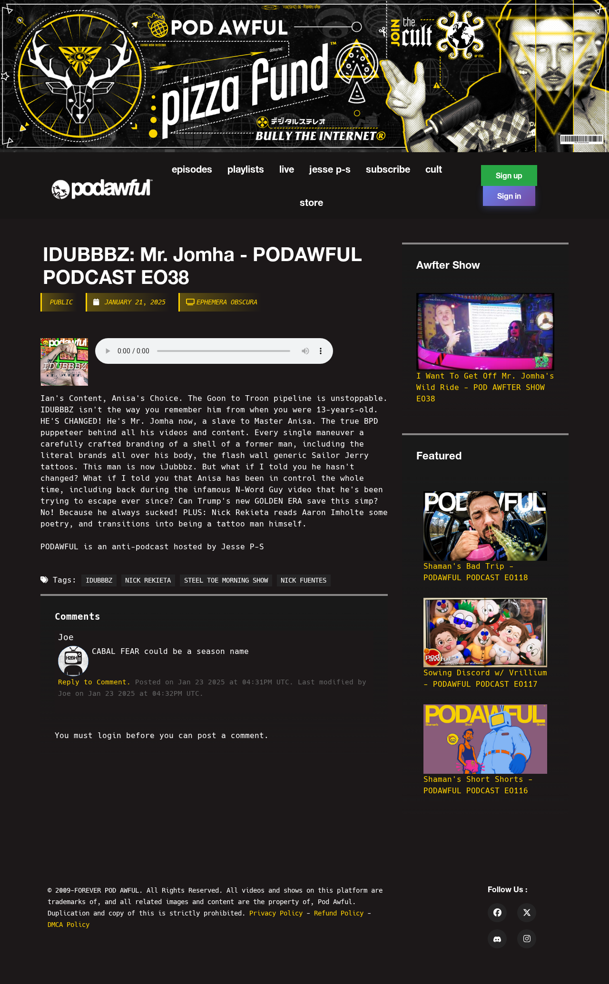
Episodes (192, 169)
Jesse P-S (330, 169)
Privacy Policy (277, 913)
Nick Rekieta (148, 580)
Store (311, 202)
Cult (433, 169)
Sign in (509, 195)
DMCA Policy (68, 924)
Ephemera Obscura (226, 302)
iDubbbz (99, 580)
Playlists (245, 169)
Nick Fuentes (303, 580)
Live (286, 169)
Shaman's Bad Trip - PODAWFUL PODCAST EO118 (475, 572)
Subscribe (388, 169)
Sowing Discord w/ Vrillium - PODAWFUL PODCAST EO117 (485, 678)
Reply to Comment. (94, 682)
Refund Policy (340, 913)
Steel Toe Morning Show (226, 580)
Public (61, 302)
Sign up (509, 175)
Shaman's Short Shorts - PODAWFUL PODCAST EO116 (478, 785)
